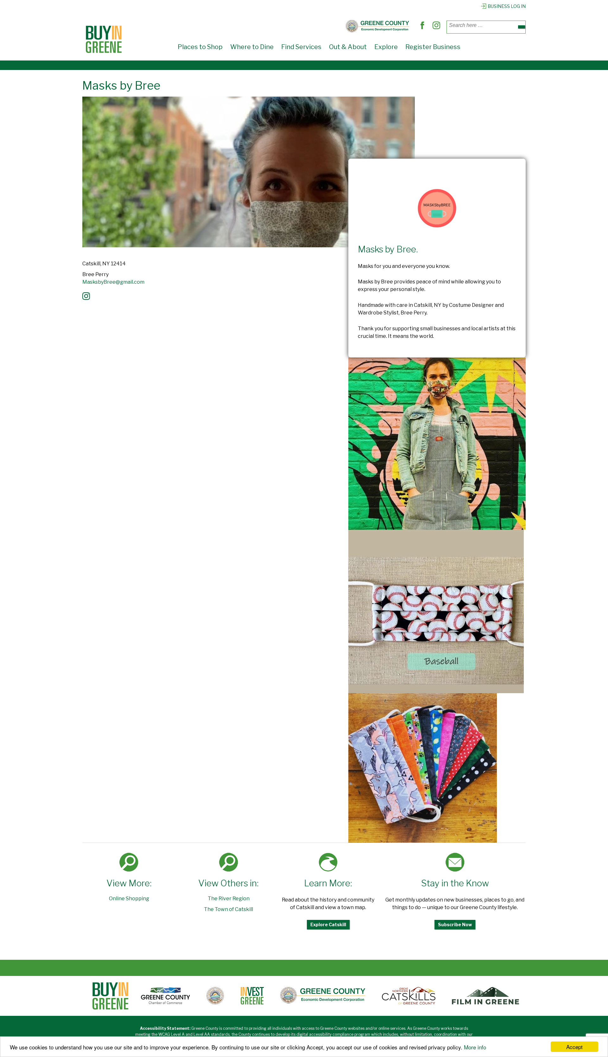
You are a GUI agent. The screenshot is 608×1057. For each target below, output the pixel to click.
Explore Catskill (328, 924)
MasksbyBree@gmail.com (113, 282)
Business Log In (507, 6)
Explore (386, 47)
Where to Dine (252, 47)
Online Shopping (129, 899)
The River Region (229, 899)
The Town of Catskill (228, 909)
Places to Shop (200, 47)
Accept (574, 1047)
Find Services (301, 47)
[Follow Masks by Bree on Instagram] (87, 298)
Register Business (432, 47)
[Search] (521, 26)
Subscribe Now (455, 924)
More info (475, 1047)
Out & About (348, 47)
